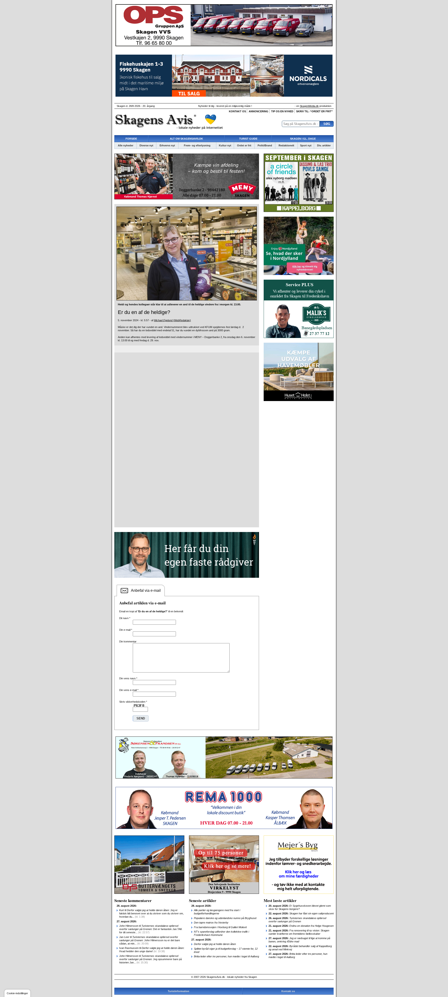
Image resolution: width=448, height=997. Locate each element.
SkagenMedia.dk (309, 106)
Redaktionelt (286, 145)
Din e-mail (125, 629)
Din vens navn (128, 678)
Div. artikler (324, 145)
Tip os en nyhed (282, 111)
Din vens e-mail (128, 690)
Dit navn (124, 618)
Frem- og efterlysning (197, 145)
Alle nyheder (125, 145)
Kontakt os (237, 111)
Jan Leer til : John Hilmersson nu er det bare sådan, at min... (149, 940)
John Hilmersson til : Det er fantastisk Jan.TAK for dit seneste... (150, 929)
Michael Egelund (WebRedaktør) (172, 320)
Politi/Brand (265, 145)
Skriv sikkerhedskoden (133, 701)
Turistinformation (178, 991)
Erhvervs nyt (167, 145)
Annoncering (258, 111)
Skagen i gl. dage (303, 138)
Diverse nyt (146, 145)
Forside (131, 138)
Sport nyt (306, 145)
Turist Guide (248, 138)
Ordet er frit (244, 145)
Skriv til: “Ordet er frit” (314, 111)
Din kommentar (127, 641)
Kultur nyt (225, 145)
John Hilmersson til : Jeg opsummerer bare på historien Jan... (150, 959)
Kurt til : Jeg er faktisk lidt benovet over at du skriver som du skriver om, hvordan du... (151, 913)
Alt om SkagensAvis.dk (186, 138)
